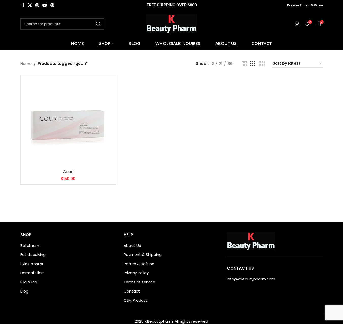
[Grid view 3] (252, 63)
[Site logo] (171, 23)
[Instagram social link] (37, 5)
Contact (132, 291)
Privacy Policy (136, 273)
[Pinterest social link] (52, 5)
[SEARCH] (98, 24)
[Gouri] (68, 123)
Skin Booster (31, 263)
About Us (132, 245)
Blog (24, 291)
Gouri (68, 171)
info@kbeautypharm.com (251, 279)
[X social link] (30, 5)
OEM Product (136, 300)
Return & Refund (139, 263)
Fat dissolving (33, 254)
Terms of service (139, 282)
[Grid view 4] (262, 63)
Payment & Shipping (143, 254)
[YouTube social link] (44, 5)
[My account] (297, 24)
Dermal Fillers (32, 273)
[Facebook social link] (23, 5)
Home (26, 63)
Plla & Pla (28, 282)
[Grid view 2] (244, 63)
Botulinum (29, 245)
